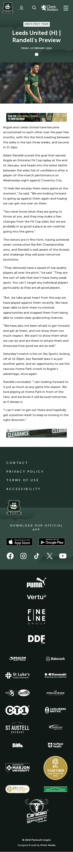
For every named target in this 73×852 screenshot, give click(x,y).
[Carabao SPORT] (37, 811)
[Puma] (37, 582)
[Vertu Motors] (37, 597)
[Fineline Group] (37, 617)
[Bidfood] (55, 727)
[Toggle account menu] (21, 8)
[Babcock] (55, 659)
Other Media (47, 845)
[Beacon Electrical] (17, 659)
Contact (17, 463)
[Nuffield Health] (55, 745)
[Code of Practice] (55, 768)
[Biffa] (17, 745)
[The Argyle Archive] (55, 789)
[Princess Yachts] (55, 692)
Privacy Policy (25, 471)
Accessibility (23, 489)
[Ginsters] (17, 693)
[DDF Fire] (37, 639)
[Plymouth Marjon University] (17, 768)
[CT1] (17, 710)
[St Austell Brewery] (17, 727)
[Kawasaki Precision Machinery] (55, 675)
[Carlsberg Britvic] (55, 710)
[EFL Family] (17, 789)
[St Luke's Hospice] (17, 675)
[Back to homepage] (8, 8)
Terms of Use (22, 480)
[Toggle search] (34, 8)
